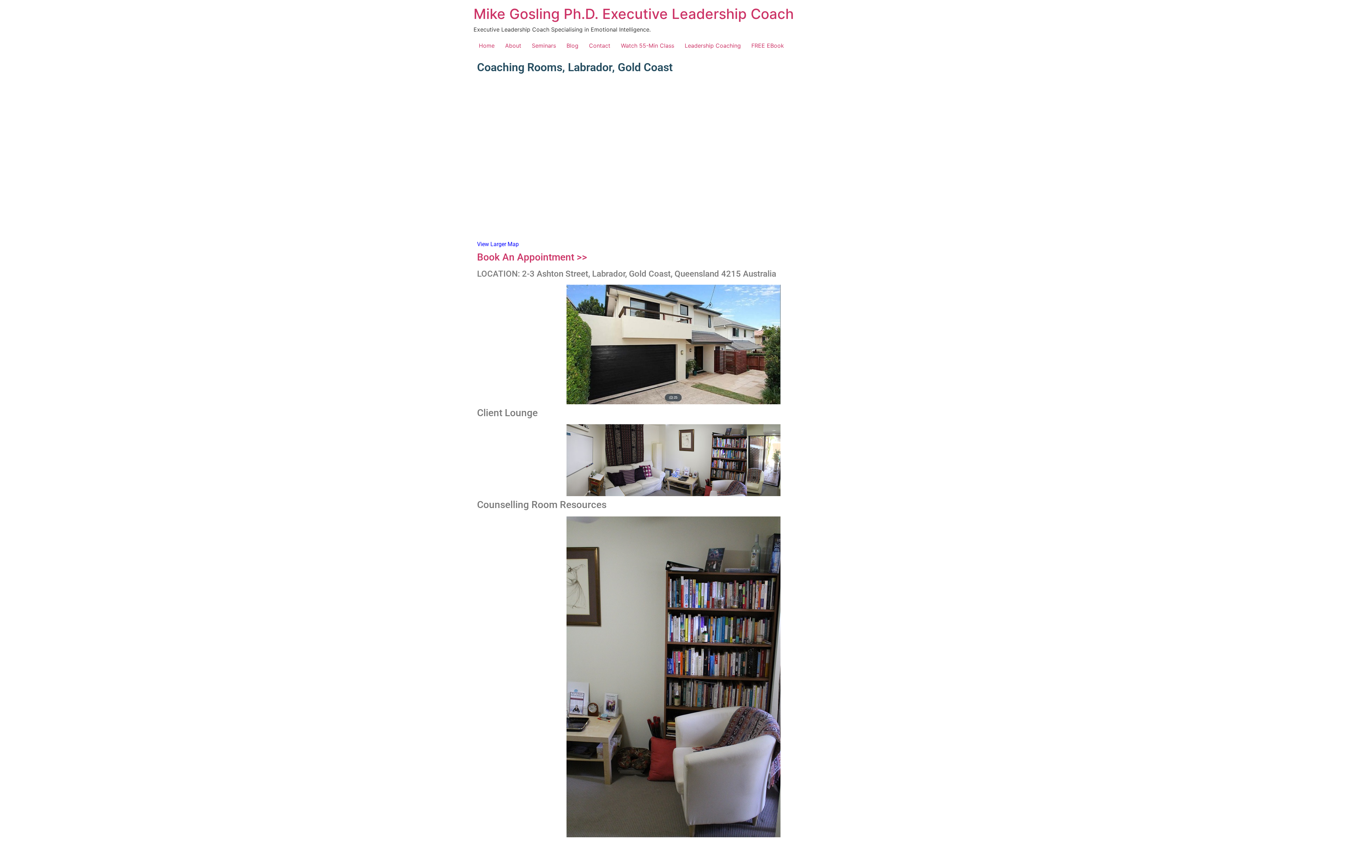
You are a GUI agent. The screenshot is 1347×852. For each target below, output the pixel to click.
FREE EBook (767, 45)
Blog (572, 45)
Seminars (544, 45)
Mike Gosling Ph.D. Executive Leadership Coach (634, 13)
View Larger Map (498, 244)
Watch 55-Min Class (647, 45)
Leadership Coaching (713, 45)
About (513, 45)
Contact (599, 45)
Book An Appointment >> (532, 257)
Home (487, 45)
